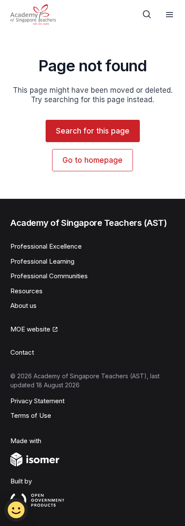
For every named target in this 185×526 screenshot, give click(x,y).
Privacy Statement (37, 401)
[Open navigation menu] (169, 14)
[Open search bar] (147, 14)
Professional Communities (49, 276)
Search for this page (93, 131)
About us (23, 305)
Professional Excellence (46, 246)
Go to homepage (92, 160)
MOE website (30, 329)
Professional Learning (42, 261)
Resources (26, 291)
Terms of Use (30, 415)
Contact (22, 352)
